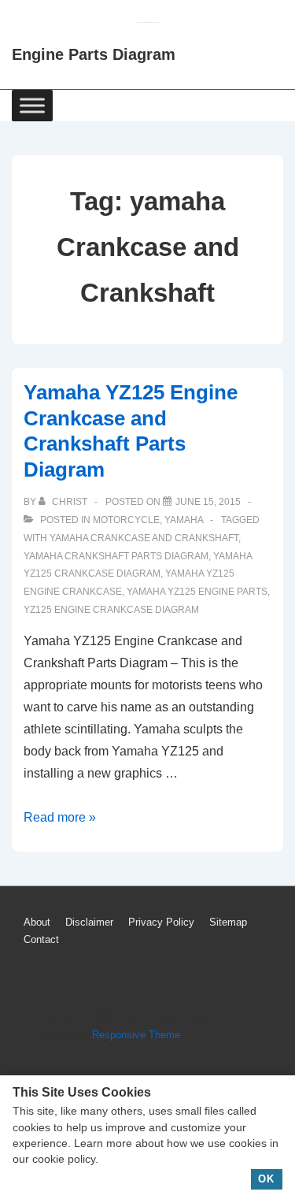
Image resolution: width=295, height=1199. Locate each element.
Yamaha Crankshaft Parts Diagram (116, 556)
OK (266, 1179)
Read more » (60, 817)
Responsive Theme (136, 1035)
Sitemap (228, 922)
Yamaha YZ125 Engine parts (197, 591)
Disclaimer (89, 922)
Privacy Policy (161, 922)
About (37, 922)
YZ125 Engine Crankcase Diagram (111, 609)
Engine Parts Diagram (93, 54)
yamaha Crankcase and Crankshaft (144, 538)
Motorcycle (126, 519)
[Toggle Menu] (32, 105)
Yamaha (183, 519)
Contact (41, 939)
